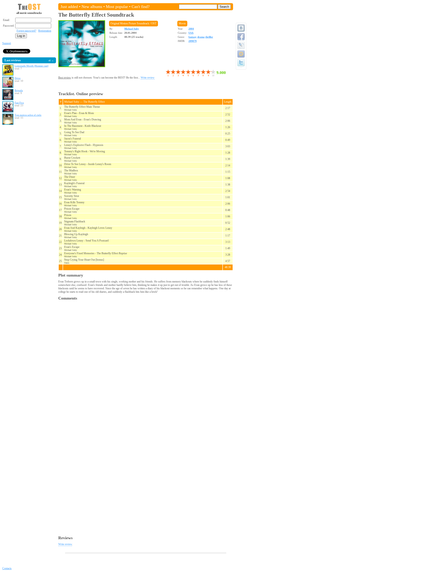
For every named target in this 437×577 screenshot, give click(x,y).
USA (190, 32)
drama (201, 37)
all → (51, 60)
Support (6, 43)
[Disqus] (145, 360)
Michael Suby (131, 28)
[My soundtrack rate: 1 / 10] (167, 73)
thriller (209, 37)
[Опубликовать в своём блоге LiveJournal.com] (241, 45)
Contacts (7, 568)
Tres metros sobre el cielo (28, 115)
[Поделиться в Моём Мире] (241, 54)
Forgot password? (26, 30)
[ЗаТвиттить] (241, 62)
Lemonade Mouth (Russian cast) (31, 65)
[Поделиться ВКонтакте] (241, 28)
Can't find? (141, 6)
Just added (69, 6)
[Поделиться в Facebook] (241, 36)
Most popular (117, 6)
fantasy (192, 37)
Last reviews (13, 60)
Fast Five (19, 102)
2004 (191, 28)
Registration (44, 30)
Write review (148, 77)
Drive (17, 78)
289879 (192, 41)
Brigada (19, 90)
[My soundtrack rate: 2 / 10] (170, 73)
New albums (91, 6)
